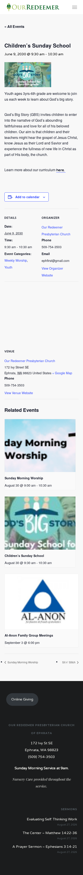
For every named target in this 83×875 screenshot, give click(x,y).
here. (61, 170)
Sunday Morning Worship (24, 478)
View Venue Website (18, 393)
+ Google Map (62, 373)
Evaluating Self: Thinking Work (52, 819)
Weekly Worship (15, 260)
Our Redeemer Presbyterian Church (29, 361)
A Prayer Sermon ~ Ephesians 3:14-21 (44, 846)
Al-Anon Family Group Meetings (29, 635)
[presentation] (40, 445)
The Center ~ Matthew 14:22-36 (50, 833)
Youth (8, 267)
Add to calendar (27, 197)
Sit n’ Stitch (69, 662)
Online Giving (22, 699)
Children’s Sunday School (24, 555)
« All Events (14, 26)
